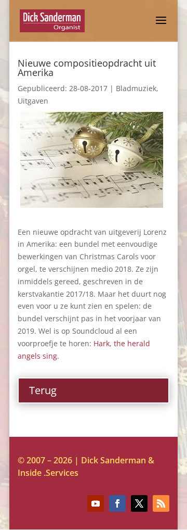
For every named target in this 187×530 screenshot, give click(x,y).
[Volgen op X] (139, 503)
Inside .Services (48, 472)
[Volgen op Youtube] (95, 503)
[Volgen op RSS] (161, 503)
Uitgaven (33, 101)
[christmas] (91, 205)
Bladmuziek (136, 88)
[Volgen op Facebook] (117, 503)
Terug (43, 390)
